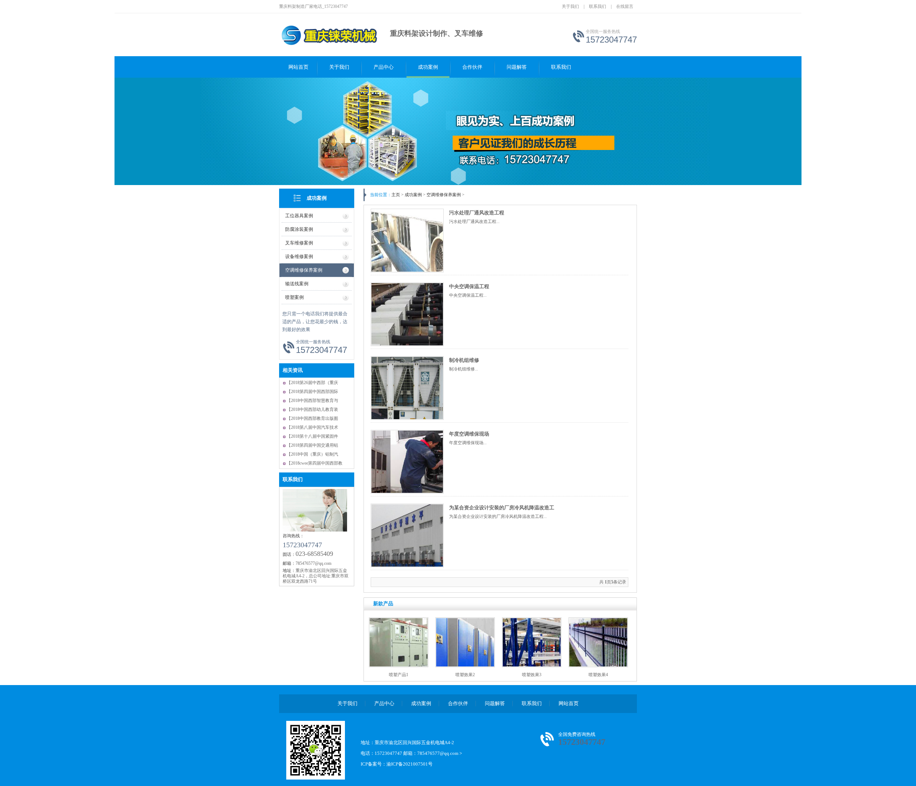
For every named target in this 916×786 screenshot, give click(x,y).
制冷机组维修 (464, 360)
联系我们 (597, 6)
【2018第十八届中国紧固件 (312, 436)
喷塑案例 (294, 297)
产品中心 (384, 67)
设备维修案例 (299, 256)
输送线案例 (296, 283)
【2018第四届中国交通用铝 (312, 445)
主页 (395, 194)
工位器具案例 (299, 215)
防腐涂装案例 (299, 229)
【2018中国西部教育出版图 (312, 418)
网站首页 (298, 67)
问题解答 (517, 67)
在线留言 (624, 6)
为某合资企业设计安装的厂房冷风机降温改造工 (501, 507)
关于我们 (570, 6)
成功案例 (428, 67)
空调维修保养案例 (303, 270)
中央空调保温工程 (469, 286)
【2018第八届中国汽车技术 (312, 427)
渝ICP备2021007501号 (409, 764)
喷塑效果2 (465, 674)
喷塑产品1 (398, 674)
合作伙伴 (472, 67)
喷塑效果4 (598, 674)
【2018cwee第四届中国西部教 (314, 463)
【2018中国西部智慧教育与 (312, 400)
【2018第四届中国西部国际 (312, 391)
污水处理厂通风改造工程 (476, 212)
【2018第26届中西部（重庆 (312, 382)
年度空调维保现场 (469, 434)
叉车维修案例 (299, 243)
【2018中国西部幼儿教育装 (312, 409)
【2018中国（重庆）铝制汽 (312, 454)
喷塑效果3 (531, 674)
